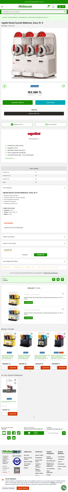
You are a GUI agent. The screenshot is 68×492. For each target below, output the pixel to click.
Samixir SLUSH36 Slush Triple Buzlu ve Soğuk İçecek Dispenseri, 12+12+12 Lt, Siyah (24, 357)
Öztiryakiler (61, 457)
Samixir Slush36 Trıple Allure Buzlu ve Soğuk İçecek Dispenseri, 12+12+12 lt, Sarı (43, 298)
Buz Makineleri (51, 460)
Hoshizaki (61, 459)
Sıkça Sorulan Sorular (28, 458)
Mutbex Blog (39, 473)
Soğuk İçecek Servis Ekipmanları (13, 227)
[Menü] (2, 6)
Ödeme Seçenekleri (52, 124)
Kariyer (26, 468)
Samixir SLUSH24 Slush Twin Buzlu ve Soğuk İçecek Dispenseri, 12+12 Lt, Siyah (58, 357)
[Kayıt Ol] (64, 433)
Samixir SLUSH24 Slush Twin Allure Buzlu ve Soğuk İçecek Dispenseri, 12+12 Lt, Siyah (42, 357)
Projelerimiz (38, 457)
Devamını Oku (9, 158)
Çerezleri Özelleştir (8, 488)
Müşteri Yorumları (38, 470)
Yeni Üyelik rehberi (27, 464)
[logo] (25, 6)
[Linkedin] (14, 438)
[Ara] (65, 11)
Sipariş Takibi (39, 455)
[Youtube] (4, 433)
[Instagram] (9, 433)
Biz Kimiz (26, 455)
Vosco (60, 461)
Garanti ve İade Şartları (9, 243)
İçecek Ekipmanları (12, 17)
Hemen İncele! (36, 432)
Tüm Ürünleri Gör (33, 139)
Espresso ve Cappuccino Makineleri (50, 464)
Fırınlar (48, 475)
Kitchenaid (61, 464)
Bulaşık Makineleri (50, 457)
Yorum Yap (40, 254)
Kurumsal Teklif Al (18, 102)
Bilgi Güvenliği (28, 461)
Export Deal (50, 102)
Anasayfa (5, 17)
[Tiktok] (18, 433)
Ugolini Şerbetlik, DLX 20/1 (9, 401)
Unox (59, 469)
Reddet (53, 482)
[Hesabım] (53, 6)
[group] (34, 55)
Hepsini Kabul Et (23, 488)
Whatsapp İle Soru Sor (18, 124)
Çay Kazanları (51, 468)
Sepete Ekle (29, 302)
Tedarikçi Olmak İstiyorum (38, 465)
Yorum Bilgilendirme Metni (10, 261)
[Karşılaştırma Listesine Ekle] (15, 337)
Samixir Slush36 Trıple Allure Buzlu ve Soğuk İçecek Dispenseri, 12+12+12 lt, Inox (43, 313)
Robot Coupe (62, 466)
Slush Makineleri (23, 17)
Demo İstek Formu (38, 460)
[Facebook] (14, 433)
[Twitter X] (9, 438)
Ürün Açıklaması (7, 187)
